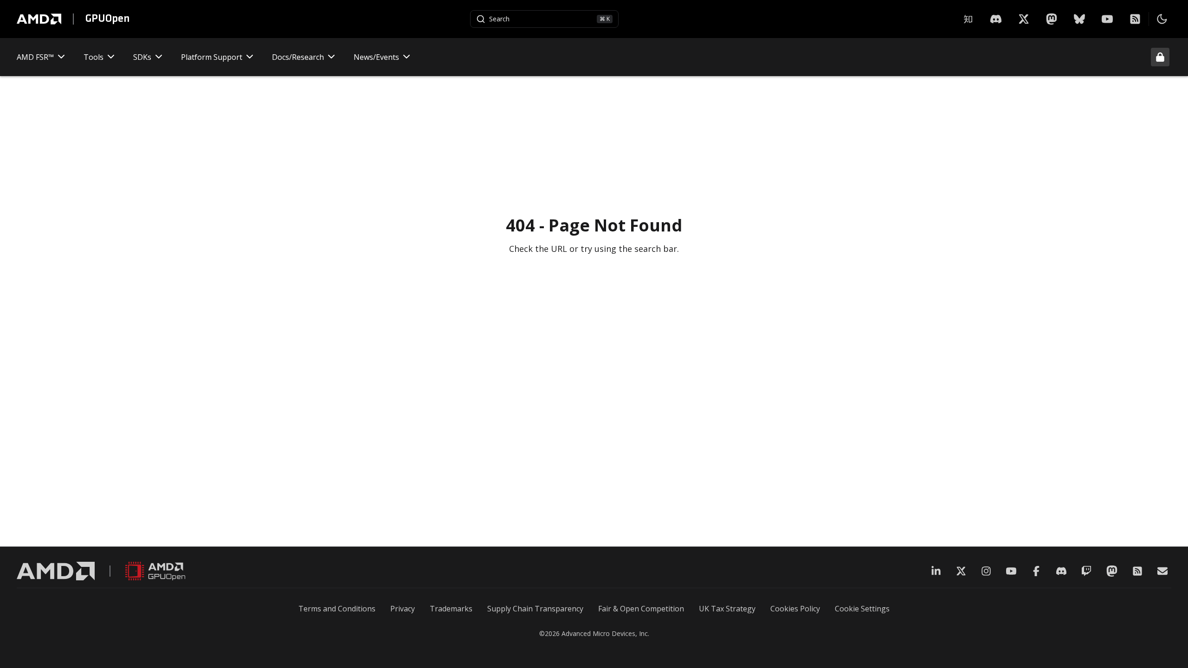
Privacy (402, 609)
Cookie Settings (862, 609)
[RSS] (1135, 19)
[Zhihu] (968, 19)
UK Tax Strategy (727, 609)
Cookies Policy (795, 609)
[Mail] (1162, 571)
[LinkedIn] (936, 571)
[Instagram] (986, 571)
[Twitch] (1086, 571)
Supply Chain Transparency (535, 609)
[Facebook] (1036, 571)
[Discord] (1061, 571)
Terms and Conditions (336, 609)
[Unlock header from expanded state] (1160, 57)
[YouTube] (1107, 19)
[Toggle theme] (1162, 19)
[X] (996, 19)
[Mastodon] (1051, 19)
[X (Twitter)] (961, 571)
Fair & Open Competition (641, 609)
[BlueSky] (1079, 19)
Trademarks (451, 609)
